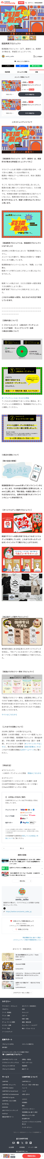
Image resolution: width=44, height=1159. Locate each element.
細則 (23, 1105)
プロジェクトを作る (8, 1044)
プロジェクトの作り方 (8, 1066)
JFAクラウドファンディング (10, 1110)
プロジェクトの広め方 (8, 1069)
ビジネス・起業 (6, 1025)
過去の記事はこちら (32, 746)
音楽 (23, 1009)
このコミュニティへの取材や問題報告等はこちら (27, 940)
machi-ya (5, 1113)
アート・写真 (6, 1028)
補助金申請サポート (8, 1117)
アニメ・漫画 (6, 1015)
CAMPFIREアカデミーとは (9, 1059)
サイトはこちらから (9, 714)
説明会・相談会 (26, 1059)
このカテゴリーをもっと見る (21, 993)
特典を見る (32, 1156)
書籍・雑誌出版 (26, 1022)
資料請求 (21, 2)
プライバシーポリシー (28, 1109)
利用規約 (24, 1102)
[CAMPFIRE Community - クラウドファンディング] (8, 2)
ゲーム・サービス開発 (8, 1022)
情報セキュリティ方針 (28, 1115)
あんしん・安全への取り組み (30, 1085)
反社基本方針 (26, 1118)
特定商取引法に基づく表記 (32, 937)
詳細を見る (9, 94)
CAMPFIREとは (26, 1081)
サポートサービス (27, 1062)
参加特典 (7, 72)
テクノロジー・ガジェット (9, 1006)
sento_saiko (10, 56)
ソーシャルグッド (7, 1031)
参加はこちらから (34, 773)
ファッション (6, 1019)
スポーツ (24, 1015)
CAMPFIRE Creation (7, 1088)
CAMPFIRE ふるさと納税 (9, 1101)
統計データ (25, 1069)
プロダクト (5, 1009)
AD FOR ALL (5, 1104)
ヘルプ (24, 1091)
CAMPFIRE (5, 1081)
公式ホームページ (27, 749)
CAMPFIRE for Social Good (10, 1091)
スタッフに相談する (28, 1044)
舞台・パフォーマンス (28, 1028)
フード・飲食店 (6, 1012)
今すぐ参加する (29, 94)
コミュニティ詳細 (22, 72)
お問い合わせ (26, 1094)
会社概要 (11, 1147)
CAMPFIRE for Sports (8, 1097)
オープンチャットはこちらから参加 (15, 398)
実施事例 (24, 1066)
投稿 (36, 72)
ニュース (24, 1088)
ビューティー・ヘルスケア (29, 1025)
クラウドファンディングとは (10, 1062)
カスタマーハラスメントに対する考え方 (31, 1123)
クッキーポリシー (27, 1127)
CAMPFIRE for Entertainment (10, 1094)
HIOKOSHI (5, 1107)
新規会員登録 (38, 3)
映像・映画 (25, 1019)
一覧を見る (22, 881)
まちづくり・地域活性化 (29, 1006)
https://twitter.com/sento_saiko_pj (18, 911)
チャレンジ (25, 1012)
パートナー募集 (32, 1147)
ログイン (30, 3)
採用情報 (22, 1147)
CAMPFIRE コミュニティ (9, 1085)
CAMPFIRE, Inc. (22, 1151)
